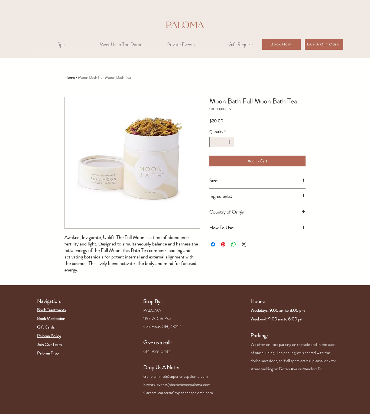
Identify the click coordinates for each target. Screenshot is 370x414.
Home (69, 77)
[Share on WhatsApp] (233, 244)
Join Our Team (49, 344)
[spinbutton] (222, 142)
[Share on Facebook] (213, 244)
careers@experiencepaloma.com (185, 392)
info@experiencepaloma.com (183, 376)
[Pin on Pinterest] (223, 244)
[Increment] (230, 142)
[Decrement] (213, 142)
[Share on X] (244, 244)
